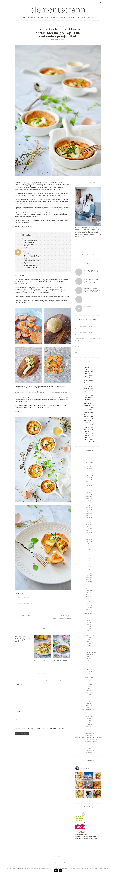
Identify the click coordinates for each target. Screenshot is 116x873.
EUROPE (89, 648)
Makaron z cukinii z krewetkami (40, 661)
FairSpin (89, 650)
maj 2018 (88, 431)
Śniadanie (89, 726)
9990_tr (89, 611)
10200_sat (89, 479)
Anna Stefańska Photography (33, 17)
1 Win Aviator (89, 462)
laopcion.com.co (89, 682)
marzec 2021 (88, 397)
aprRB (89, 628)
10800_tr (89, 532)
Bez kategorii (89, 633)
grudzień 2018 (88, 418)
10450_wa (89, 502)
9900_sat (89, 594)
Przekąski (55, 26)
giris (89, 662)
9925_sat (89, 601)
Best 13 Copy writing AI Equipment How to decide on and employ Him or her (92, 290)
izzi (89, 675)
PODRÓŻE (71, 17)
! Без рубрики (89, 456)
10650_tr (89, 517)
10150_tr (89, 477)
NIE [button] (60, 870)
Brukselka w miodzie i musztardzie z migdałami (61, 661)
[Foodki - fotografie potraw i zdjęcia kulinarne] (80, 829)
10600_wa (89, 515)
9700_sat (89, 584)
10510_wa (89, 511)
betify (89, 630)
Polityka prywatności (29, 2)
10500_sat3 (89, 505)
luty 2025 (88, 373)
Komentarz (18, 684)
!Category (89, 458)
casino (89, 639)
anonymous (89, 616)
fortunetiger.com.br (89, 652)
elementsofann (58, 10)
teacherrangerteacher (89, 729)
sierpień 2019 (88, 412)
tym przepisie (28, 203)
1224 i (89, 543)
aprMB (89, 624)
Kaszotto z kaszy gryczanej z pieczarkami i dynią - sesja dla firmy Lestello (23, 639)
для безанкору (89, 750)
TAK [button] (56, 870)
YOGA (89, 748)
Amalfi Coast (89, 613)
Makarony (89, 684)
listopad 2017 (88, 440)
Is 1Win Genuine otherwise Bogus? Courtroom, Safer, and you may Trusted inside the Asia (92, 282)
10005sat (89, 468)
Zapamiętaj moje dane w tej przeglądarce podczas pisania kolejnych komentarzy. (41, 728)
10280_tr (89, 485)
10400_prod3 (89, 498)
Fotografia (89, 654)
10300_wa (89, 490)
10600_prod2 (89, 513)
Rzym (89, 720)
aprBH (89, 618)
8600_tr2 (89, 569)
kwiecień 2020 (88, 408)
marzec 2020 (88, 410)
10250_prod (89, 481)
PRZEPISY (54, 17)
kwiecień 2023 (88, 384)
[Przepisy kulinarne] (80, 821)
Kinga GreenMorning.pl (82, 343)
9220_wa (89, 575)
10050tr (89, 473)
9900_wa (89, 598)
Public (89, 711)
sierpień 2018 (88, 427)
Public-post (89, 714)
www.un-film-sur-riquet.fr (89, 743)
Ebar (89, 645)
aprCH (89, 622)
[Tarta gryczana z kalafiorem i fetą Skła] (79, 794)
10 (89, 464)
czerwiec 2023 (88, 382)
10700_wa (89, 526)
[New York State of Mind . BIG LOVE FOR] (88, 785)
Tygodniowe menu (89, 731)
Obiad (89, 688)
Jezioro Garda (89, 677)
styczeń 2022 (88, 391)
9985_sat (89, 609)
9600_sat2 (89, 579)
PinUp (89, 694)
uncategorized (89, 735)
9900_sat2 (89, 596)
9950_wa (89, 607)
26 (89, 552)
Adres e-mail (19, 711)
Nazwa (17, 703)
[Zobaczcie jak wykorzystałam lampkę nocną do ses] (88, 794)
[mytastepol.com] (81, 834)
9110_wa (89, 573)
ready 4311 (89, 716)
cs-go (89, 641)
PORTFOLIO (81, 17)
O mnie (17, 2)
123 (89, 545)
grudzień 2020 (88, 401)
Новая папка (89, 752)
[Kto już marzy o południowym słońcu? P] (97, 776)
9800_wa (89, 590)
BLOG (47, 17)
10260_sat (89, 483)
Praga (89, 703)
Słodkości (89, 724)
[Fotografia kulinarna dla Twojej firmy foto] (79, 776)
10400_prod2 (89, 496)
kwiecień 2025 (88, 369)
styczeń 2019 (88, 416)
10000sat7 (89, 466)
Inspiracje (89, 671)
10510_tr (89, 509)
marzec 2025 (88, 371)
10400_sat (89, 500)
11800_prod (89, 541)
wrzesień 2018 (88, 425)
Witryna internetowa (21, 720)
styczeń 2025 (88, 376)
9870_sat (89, 592)
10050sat (89, 470)
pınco (89, 697)
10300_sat (89, 488)
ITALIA (89, 673)
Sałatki (89, 722)
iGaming (89, 667)
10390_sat (89, 494)
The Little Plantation (35, 184)
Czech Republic (89, 643)
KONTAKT (90, 17)
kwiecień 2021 (88, 395)
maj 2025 (88, 367)
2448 (89, 549)
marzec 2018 (88, 435)
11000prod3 (89, 537)
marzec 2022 (88, 388)
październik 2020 (88, 405)
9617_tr (89, 581)
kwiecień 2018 (88, 433)
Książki (89, 680)
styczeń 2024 (88, 380)
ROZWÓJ (62, 17)
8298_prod (89, 566)
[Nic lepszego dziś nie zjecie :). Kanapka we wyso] (97, 785)
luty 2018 (88, 437)
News (89, 686)
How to (89, 665)
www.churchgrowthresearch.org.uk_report (89, 737)
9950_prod (89, 603)
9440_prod (89, 577)
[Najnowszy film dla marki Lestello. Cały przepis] (97, 794)
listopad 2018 (88, 420)
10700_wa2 (89, 528)
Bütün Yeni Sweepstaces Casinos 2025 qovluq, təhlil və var (92, 272)
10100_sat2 (89, 475)
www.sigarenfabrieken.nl (89, 739)
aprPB (89, 626)
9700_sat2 (89, 586)
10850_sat (89, 534)
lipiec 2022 (88, 386)
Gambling (89, 656)
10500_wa (89, 507)
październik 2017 (88, 442)
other (89, 690)
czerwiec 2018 (88, 429)
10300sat (89, 492)
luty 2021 (88, 399)
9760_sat (89, 588)
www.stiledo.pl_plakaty (89, 741)
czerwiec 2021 (88, 393)
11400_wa (89, 539)
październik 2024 (88, 378)
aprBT (89, 620)
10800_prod (89, 530)
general (89, 660)
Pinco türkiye (89, 692)
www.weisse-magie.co (89, 746)
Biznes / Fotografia (89, 635)
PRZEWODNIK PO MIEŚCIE (89, 709)
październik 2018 (88, 423)
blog (89, 637)
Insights (89, 669)
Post (89, 701)
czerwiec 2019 (88, 414)
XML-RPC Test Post (89, 298)
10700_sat (89, 524)
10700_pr (89, 522)
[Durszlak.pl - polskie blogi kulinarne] (82, 823)
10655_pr (89, 520)
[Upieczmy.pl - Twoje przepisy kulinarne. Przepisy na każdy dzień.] (88, 838)
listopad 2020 (88, 403)
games (89, 658)
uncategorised (89, 733)
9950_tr (89, 605)
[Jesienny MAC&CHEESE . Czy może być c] (79, 785)
